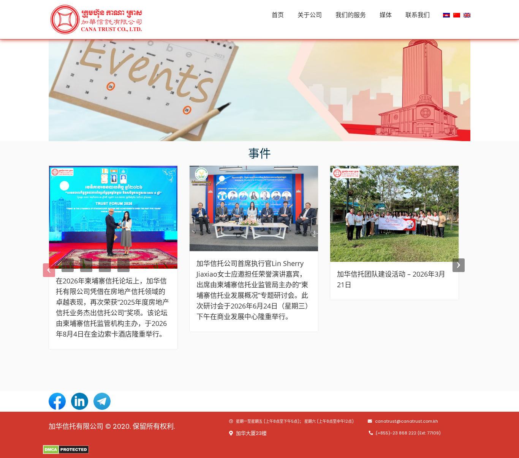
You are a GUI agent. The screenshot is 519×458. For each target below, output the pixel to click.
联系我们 (417, 15)
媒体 (386, 15)
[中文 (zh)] (456, 14)
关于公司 (309, 15)
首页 (278, 15)
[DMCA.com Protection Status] (66, 449)
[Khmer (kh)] (446, 14)
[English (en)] (467, 14)
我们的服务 (350, 15)
